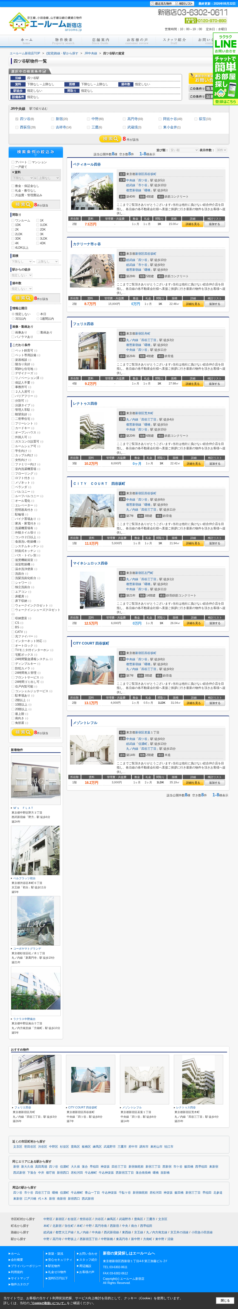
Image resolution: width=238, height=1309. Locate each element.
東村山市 (156, 1146)
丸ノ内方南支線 (156, 1232)
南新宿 (61, 1198)
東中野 (159, 1239)
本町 (46, 1226)
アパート (21, 162)
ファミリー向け (27, 464)
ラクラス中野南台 (24, 1019)
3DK (18, 238)
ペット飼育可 (26, 350)
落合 (85, 1166)
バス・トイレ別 (27, 555)
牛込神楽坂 (106, 1172)
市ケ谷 (142, 185)
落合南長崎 (143, 1172)
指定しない (22, 314)
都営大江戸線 (65, 1232)
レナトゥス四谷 (85, 403)
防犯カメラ (24, 668)
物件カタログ (20, 1284)
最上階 (21, 714)
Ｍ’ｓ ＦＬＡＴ (23, 808)
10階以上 (23, 704)
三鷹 (97, 127)
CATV (21, 632)
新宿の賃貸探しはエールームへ (129, 1253)
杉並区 (64, 1146)
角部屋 (21, 723)
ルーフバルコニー (29, 496)
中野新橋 (107, 1239)
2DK (43, 229)
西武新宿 (19, 1172)
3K (42, 234)
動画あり (46, 332)
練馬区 (97, 1146)
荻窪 (205, 119)
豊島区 (75, 1146)
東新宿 (213, 1166)
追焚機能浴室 (26, 560)
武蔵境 (134, 127)
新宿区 (139, 174)
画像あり (21, 332)
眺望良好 (23, 414)
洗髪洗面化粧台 (27, 578)
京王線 (138, 1232)
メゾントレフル (85, 723)
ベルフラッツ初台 (24, 878)
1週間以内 (47, 318)
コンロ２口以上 (27, 537)
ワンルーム (22, 220)
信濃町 (142, 744)
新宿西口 (63, 1172)
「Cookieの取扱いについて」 (48, 1303)
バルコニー (24, 491)
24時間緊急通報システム (34, 659)
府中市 (133, 1146)
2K (17, 229)
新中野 (135, 1239)
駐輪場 (21, 514)
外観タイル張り (27, 532)
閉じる (225, 1300)
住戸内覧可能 (26, 686)
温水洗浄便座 (26, 569)
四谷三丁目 (148, 340)
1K (42, 220)
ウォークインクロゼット (33, 605)
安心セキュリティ (60, 1259)
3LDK (43, 238)
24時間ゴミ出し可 (29, 682)
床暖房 (21, 596)
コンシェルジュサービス (33, 691)
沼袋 (170, 1239)
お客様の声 (86, 1272)
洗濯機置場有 (26, 528)
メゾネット (24, 482)
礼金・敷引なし (25, 190)
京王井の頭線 (179, 1232)
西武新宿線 (111, 1232)
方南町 (147, 1239)
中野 (98, 119)
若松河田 (77, 1172)
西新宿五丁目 (125, 1172)
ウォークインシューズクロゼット (36, 611)
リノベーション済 (29, 378)
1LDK (43, 225)
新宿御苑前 (136, 1166)
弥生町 (69, 1226)
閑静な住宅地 (26, 369)
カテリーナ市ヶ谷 (87, 244)
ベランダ (23, 487)
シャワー (23, 582)
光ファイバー (26, 636)
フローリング (26, 473)
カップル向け (26, 455)
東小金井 (172, 127)
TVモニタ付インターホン (34, 650)
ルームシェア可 (27, 446)
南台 (134, 1226)
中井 (41, 1172)
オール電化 (24, 500)
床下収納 (23, 600)
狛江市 (168, 1146)
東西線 (126, 1232)
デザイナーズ (26, 373)
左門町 (148, 573)
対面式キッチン (27, 551)
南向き (21, 718)
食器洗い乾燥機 (27, 541)
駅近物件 (54, 1266)
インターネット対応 (30, 641)
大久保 (75, 1166)
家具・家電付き (27, 523)
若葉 (147, 732)
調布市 (144, 1146)
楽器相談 (23, 359)
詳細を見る (193, 224)
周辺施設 (85, 1266)
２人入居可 (24, 391)
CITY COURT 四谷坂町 (91, 643)
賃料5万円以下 (58, 1278)
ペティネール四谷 (87, 164)
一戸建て (21, 167)
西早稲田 (201, 1166)
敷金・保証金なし (27, 186)
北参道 (217, 1192)
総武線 (130, 185)
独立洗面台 (24, 587)
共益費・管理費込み (28, 195)
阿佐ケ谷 (172, 119)
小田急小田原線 (202, 1232)
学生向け (23, 451)
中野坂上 (71, 1239)
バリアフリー (26, 396)
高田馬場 (41, 1166)
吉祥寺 (63, 127)
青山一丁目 (92, 1192)
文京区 (17, 1146)
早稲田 (94, 1166)
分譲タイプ (24, 405)
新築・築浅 (55, 1253)
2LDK (19, 234)
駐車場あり (24, 695)
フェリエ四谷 (83, 324)
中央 (125, 1226)
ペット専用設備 (27, 355)
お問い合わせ (88, 1253)
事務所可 (23, 387)
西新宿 (167, 1166)
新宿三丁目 (153, 1166)
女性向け (23, 460)
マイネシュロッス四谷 (90, 563)
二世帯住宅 (24, 418)
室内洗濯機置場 (27, 469)
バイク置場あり (27, 519)
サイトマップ (20, 1278)
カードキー (24, 428)
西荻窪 (28, 127)
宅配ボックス (26, 654)
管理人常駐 (24, 409)
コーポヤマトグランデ (27, 948)
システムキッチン (29, 546)
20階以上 (23, 709)
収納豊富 (23, 618)
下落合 (31, 1172)
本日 (43, 314)
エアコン (23, 591)
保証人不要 (24, 382)
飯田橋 (188, 1166)
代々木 (42, 1198)
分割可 (21, 400)
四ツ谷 (27, 119)
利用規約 (17, 1272)
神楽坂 (105, 1166)
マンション (39, 162)
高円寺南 (101, 1226)
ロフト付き (24, 478)
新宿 (62, 119)
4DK (43, 243)
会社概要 (17, 1259)
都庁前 (50, 1172)
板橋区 (86, 1146)
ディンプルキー (27, 663)
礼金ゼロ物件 (57, 1272)
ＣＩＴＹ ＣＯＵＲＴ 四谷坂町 (99, 483)
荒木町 (148, 413)
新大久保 (27, 1166)
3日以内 (20, 318)
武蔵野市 (110, 1146)
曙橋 (147, 190)
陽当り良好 (24, 364)
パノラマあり (24, 337)
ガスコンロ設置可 (29, 441)
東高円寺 (122, 1239)
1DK (18, 225)
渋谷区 (42, 1146)
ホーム (15, 1253)
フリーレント (26, 423)
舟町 (147, 333)
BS (19, 627)
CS (19, 623)
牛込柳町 (91, 1172)
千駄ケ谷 (125, 1192)
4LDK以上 (22, 247)
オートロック (26, 645)
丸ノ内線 (132, 340)
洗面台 (21, 573)
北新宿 (57, 1226)
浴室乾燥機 (24, 564)
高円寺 (135, 119)
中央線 (130, 180)
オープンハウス (27, 432)
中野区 (53, 1146)
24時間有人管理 (27, 672)
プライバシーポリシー (26, 1266)
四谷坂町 (150, 174)
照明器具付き (26, 509)
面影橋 (165, 1172)
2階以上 (22, 700)
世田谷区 (30, 1146)
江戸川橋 (30, 1198)
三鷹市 (122, 1146)
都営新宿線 (133, 190)
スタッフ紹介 (88, 1259)
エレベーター (26, 505)
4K (17, 243)
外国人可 (23, 437)
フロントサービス (29, 677)
